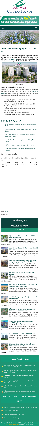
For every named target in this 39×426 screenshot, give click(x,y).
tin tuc (7, 211)
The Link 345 (12, 59)
